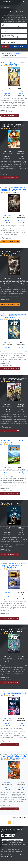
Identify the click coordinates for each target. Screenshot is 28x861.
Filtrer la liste (19, 46)
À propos (16, 831)
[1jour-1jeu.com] (11, 2)
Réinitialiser (5, 46)
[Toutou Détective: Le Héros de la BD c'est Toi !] (14, 454)
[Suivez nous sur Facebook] (2, 836)
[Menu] (1, 2)
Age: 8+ (6, 156)
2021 (1, 192)
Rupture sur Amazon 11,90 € (10, 368)
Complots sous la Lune (10, 503)
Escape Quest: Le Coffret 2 (11, 380)
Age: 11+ (7, 533)
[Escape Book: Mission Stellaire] (14, 706)
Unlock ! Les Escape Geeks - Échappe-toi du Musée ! (12, 316)
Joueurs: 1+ (7, 89)
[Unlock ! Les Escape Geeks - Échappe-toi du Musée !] (14, 329)
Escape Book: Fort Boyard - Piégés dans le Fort (12, 566)
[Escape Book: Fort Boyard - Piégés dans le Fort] (14, 579)
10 (18, 822)
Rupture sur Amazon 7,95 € (10, 178)
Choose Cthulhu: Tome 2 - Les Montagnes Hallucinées (13, 190)
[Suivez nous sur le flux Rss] (13, 836)
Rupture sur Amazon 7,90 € (10, 115)
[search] (26, 2)
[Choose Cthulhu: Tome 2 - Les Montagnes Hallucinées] (14, 203)
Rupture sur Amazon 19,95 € (10, 493)
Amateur (21, 220)
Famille (21, 94)
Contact (3, 829)
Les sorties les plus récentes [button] (12, 53)
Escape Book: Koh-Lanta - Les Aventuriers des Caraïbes (13, 126)
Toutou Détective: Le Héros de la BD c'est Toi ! (13, 441)
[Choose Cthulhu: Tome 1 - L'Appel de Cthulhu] (14, 265)
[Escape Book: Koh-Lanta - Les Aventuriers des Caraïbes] (14, 139)
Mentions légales (11, 829)
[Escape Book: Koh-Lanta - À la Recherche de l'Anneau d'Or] (14, 770)
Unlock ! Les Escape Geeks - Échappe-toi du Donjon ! (12, 63)
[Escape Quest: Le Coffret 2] (14, 392)
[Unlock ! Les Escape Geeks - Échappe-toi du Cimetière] (14, 643)
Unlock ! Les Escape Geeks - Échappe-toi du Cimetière (12, 630)
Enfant (21, 156)
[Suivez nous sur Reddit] (9, 836)
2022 (1, 65)
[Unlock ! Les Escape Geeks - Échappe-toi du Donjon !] (14, 76)
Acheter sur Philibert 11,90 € (11, 242)
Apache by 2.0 (8, 856)
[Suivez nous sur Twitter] (6, 836)
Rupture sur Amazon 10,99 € (10, 554)
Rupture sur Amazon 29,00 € (10, 431)
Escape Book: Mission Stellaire (13, 693)
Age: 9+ (6, 472)
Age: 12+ (7, 409)
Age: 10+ (7, 94)
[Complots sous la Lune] (14, 515)
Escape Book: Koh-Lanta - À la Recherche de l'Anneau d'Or (13, 757)
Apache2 (21, 855)
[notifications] (23, 2)
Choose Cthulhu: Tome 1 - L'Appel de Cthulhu (11, 252)
